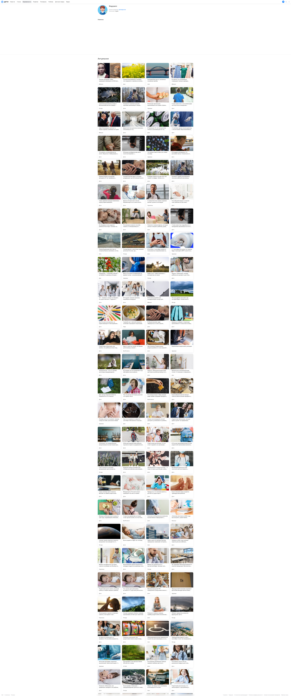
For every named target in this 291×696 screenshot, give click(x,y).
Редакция (231, 694)
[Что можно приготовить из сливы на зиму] (157, 147)
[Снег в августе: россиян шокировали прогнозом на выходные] (109, 462)
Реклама (13, 694)
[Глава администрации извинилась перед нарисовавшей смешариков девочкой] (109, 195)
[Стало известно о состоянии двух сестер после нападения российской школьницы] (182, 98)
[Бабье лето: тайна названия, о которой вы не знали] (157, 268)
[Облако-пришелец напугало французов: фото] (182, 608)
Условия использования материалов (272, 694)
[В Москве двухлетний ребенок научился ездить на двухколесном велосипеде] (133, 438)
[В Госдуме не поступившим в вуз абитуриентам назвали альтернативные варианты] (133, 365)
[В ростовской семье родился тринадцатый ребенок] (182, 486)
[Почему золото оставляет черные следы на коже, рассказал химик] (109, 414)
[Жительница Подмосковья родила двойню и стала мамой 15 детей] (157, 341)
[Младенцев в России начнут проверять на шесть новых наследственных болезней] (133, 486)
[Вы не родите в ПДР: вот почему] (133, 535)
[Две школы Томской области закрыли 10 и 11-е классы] (109, 389)
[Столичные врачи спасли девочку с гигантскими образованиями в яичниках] (182, 122)
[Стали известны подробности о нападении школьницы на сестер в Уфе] (182, 220)
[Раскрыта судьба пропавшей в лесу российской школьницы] (182, 171)
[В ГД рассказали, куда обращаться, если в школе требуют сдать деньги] (157, 317)
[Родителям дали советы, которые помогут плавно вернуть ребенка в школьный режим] (109, 583)
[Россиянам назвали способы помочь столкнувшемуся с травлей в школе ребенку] (133, 220)
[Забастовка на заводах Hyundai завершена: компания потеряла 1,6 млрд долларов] (157, 535)
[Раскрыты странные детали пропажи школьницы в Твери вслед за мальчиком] (133, 98)
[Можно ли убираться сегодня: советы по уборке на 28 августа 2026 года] (109, 559)
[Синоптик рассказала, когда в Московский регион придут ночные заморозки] (109, 98)
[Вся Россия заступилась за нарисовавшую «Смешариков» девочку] (109, 317)
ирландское (122, 9)
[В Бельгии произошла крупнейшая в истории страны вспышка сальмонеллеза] (157, 98)
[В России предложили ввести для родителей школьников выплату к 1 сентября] (182, 438)
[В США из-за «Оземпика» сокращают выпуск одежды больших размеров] (182, 74)
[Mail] (2, 2)
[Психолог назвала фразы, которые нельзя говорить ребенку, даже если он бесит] (157, 220)
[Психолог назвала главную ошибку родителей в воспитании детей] (157, 608)
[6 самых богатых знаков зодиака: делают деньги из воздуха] (157, 195)
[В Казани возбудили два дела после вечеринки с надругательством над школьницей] (133, 147)
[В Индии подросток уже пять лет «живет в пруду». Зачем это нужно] (157, 171)
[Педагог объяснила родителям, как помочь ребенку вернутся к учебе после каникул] (157, 365)
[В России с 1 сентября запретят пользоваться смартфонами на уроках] (157, 244)
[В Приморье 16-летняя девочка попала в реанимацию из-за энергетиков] (157, 122)
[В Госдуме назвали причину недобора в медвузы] (133, 292)
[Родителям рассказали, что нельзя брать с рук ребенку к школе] (182, 680)
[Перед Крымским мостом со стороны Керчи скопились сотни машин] (109, 244)
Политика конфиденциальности (256, 694)
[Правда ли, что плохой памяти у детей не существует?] (157, 486)
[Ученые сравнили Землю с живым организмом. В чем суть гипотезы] (133, 608)
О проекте (225, 694)
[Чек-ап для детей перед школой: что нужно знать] (133, 389)
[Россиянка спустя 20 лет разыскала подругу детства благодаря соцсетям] (182, 656)
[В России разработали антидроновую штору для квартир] (157, 292)
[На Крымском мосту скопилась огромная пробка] (157, 74)
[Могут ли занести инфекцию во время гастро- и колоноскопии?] (133, 268)
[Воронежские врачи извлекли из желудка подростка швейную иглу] (133, 559)
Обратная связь (284, 694)
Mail (2, 694)
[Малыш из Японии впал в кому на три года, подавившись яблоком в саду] (109, 511)
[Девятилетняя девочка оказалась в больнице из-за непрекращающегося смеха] (133, 122)
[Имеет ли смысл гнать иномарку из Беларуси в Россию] (157, 680)
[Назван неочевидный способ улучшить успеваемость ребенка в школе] (157, 414)
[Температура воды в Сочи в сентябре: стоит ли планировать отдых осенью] (182, 632)
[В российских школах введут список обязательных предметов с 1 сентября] (182, 389)
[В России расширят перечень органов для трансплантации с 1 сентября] (109, 656)
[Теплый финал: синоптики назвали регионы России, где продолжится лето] (133, 244)
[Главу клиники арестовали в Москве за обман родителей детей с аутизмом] (109, 486)
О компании (7, 694)
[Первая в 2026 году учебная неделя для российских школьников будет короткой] (182, 535)
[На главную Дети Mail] (5, 2)
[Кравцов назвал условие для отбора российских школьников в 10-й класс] (133, 462)
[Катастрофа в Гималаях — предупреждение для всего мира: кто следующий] (133, 680)
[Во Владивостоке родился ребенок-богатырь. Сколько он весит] (109, 220)
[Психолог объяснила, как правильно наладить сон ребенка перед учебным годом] (109, 680)
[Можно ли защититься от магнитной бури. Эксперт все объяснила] (157, 559)
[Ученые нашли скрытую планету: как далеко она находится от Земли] (109, 535)
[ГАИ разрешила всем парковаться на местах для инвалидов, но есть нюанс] (157, 632)
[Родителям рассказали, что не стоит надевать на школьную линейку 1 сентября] (157, 438)
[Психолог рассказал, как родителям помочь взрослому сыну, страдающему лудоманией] (133, 632)
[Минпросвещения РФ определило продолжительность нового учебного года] (157, 583)
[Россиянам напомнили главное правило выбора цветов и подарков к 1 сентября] (157, 656)
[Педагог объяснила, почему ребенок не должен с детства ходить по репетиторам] (182, 268)
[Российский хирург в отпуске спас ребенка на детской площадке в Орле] (182, 195)
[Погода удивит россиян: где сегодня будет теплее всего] (182, 292)
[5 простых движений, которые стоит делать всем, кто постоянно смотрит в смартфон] (133, 511)
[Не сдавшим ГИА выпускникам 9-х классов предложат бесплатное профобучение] (182, 559)
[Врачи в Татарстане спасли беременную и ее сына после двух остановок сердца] (133, 195)
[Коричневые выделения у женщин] (182, 341)
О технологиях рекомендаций (240, 694)
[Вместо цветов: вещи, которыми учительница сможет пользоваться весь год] (133, 341)
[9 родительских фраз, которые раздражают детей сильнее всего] (133, 171)
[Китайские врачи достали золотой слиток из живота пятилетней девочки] (182, 462)
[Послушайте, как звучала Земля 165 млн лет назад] (133, 656)
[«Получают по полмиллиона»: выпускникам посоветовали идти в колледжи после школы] (109, 438)
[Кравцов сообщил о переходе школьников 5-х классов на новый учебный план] (182, 317)
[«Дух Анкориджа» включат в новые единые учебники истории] (109, 122)
